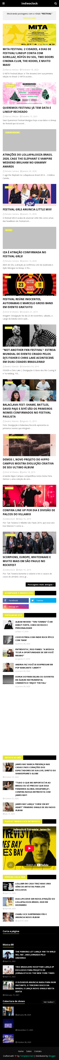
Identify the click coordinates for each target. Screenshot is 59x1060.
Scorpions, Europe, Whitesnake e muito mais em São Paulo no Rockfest (27, 561)
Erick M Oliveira (12, 312)
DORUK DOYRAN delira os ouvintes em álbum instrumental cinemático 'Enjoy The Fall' (34, 679)
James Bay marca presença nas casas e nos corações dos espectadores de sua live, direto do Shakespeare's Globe (35, 769)
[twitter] (43, 600)
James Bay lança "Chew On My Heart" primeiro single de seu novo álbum (35, 807)
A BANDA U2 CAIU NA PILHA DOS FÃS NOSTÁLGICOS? (34, 1037)
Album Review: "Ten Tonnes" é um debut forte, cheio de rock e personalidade (34, 624)
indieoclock (10, 519)
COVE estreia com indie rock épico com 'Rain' (34, 639)
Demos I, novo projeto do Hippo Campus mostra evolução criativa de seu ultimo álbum (28, 463)
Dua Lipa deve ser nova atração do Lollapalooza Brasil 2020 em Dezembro (35, 901)
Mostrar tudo (29, 17)
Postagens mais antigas (40, 584)
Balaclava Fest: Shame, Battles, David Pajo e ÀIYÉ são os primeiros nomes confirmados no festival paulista (27, 410)
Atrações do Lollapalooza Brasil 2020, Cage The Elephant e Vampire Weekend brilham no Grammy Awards (27, 160)
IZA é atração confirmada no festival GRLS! (24, 254)
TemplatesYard (26, 1056)
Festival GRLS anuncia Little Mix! (27, 209)
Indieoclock (29, 3)
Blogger (52, 1056)
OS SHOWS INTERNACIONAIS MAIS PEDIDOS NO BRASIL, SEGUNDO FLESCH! (35, 1010)
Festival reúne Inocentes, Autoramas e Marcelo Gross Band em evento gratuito (28, 303)
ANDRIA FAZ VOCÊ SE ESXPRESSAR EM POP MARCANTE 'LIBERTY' (34, 666)
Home (21, 1051)
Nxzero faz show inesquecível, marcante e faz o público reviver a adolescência (35, 1023)
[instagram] (16, 606)
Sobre (29, 1051)
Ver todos (48, 1002)
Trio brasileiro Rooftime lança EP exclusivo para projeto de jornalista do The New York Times (34, 969)
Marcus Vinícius (12, 69)
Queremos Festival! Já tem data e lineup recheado (27, 110)
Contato (38, 1051)
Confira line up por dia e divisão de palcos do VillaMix (29, 512)
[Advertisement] (29, 721)
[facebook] (16, 600)
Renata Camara (12, 171)
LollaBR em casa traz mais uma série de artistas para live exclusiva (33, 886)
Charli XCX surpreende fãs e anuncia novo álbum (31, 916)
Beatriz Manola (12, 366)
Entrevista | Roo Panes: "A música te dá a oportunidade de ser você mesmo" (34, 652)
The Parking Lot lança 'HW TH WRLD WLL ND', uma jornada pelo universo (35, 954)
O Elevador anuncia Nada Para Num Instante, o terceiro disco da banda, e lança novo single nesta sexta (35, 987)
